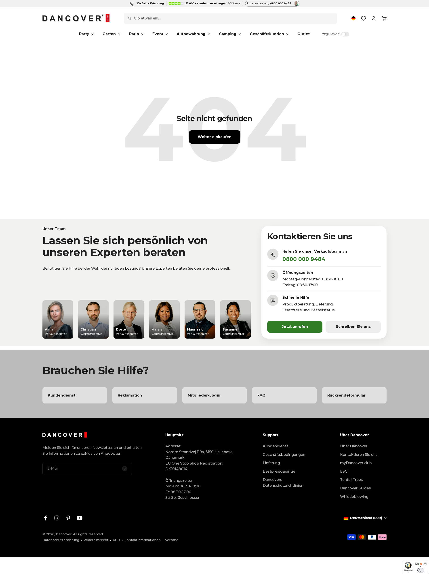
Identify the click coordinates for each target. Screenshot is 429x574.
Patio (134, 34)
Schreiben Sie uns (353, 326)
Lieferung (271, 463)
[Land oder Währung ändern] (353, 18)
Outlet (303, 34)
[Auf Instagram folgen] (57, 518)
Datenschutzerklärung (60, 540)
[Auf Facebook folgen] (45, 518)
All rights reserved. (88, 534)
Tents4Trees (351, 480)
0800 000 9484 (303, 259)
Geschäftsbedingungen (284, 454)
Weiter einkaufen (214, 137)
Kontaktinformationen (142, 540)
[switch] (420, 570)
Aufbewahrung (191, 34)
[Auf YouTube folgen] (80, 518)
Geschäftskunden (267, 34)
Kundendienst (275, 446)
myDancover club (356, 463)
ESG (343, 471)
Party (84, 34)
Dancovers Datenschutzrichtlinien (283, 483)
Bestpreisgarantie (279, 471)
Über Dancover (353, 446)
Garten (109, 34)
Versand (171, 540)
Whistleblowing (354, 497)
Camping (227, 34)
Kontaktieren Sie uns (359, 454)
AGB (116, 540)
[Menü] (426, 563)
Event (157, 34)
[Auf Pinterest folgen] (68, 518)
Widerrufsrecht (96, 540)
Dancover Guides (355, 488)
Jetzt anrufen (295, 326)
